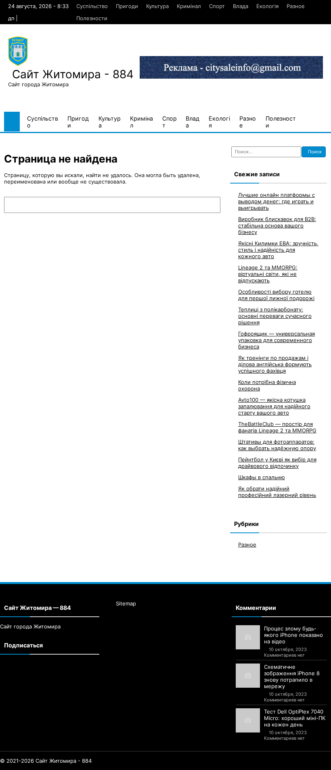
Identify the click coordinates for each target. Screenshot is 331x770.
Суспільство (92, 6)
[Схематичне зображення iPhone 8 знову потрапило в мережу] (248, 676)
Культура (157, 6)
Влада (240, 6)
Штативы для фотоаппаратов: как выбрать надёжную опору (277, 444)
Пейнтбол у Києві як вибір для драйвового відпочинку (277, 462)
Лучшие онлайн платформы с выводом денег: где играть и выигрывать (276, 201)
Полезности (91, 18)
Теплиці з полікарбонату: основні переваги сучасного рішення (275, 316)
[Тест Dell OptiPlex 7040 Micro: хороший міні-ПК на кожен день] (248, 720)
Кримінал (189, 6)
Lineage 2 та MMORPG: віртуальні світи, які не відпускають (267, 274)
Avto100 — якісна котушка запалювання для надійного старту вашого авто (274, 406)
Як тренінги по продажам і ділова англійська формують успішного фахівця (275, 364)
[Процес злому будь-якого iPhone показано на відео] (248, 637)
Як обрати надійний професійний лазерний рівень (277, 491)
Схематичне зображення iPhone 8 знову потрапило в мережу (292, 676)
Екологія (267, 6)
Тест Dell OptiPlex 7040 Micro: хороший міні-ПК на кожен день (294, 718)
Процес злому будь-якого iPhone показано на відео (293, 635)
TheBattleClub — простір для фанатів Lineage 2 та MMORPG (277, 427)
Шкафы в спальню (261, 477)
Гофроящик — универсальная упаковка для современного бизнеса (276, 340)
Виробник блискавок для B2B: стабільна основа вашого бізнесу (277, 225)
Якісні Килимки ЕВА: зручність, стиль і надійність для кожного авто (278, 249)
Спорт (217, 6)
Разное (296, 6)
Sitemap (126, 603)
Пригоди (127, 6)
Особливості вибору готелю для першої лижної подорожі (276, 294)
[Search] (210, 205)
